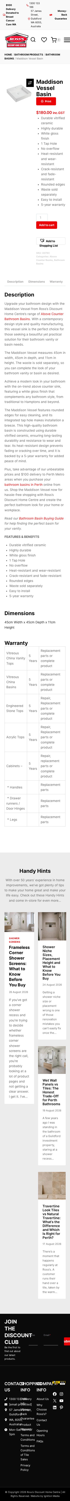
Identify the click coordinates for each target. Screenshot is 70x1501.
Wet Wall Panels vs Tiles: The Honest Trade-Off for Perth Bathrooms (51, 1092)
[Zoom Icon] (30, 83)
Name (32, 1335)
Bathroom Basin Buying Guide (41, 518)
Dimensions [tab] (36, 281)
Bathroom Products (28, 54)
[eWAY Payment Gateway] (59, 1383)
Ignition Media (52, 1496)
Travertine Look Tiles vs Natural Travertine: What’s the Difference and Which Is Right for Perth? (51, 1222)
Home (8, 54)
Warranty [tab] (56, 281)
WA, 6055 (15, 1420)
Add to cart (46, 225)
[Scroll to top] (61, 1486)
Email (47, 1335)
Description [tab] (15, 281)
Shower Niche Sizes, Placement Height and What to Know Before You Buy (51, 962)
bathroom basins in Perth (23, 485)
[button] (51, 241)
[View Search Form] (33, 40)
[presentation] (19, 922)
